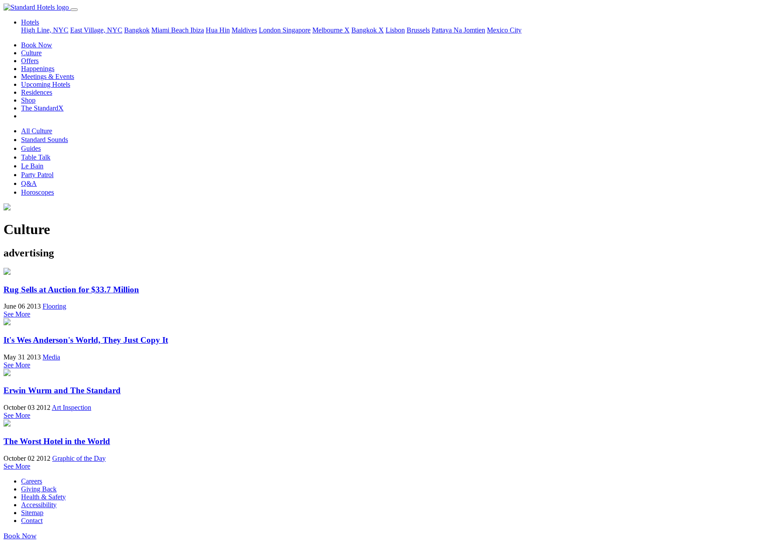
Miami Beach (170, 30)
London (270, 30)
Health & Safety (43, 497)
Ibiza (197, 30)
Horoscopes (37, 192)
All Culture (36, 131)
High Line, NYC (44, 30)
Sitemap (32, 512)
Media (51, 357)
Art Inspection (71, 407)
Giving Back (39, 489)
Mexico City (504, 30)
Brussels (418, 30)
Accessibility (39, 504)
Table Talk (35, 157)
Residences (36, 92)
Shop (28, 100)
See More (17, 314)
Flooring (54, 306)
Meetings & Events (47, 76)
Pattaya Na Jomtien (458, 30)
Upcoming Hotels (45, 84)
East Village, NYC (96, 30)
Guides (31, 148)
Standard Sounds (44, 139)
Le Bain (32, 166)
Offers (30, 60)
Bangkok (137, 30)
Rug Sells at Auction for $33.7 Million (71, 289)
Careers (31, 481)
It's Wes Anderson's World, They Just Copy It (86, 340)
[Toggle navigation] (74, 9)
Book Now (36, 45)
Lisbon (395, 30)
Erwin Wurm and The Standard (62, 390)
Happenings (37, 68)
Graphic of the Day (79, 458)
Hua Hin (218, 30)
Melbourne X (331, 30)
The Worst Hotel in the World (57, 441)
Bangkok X (367, 30)
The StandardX (42, 108)
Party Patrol (37, 174)
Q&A (29, 183)
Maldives (244, 30)
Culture (31, 53)
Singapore (296, 30)
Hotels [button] (30, 22)
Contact (32, 520)
